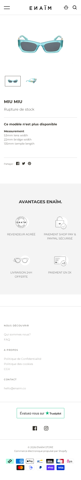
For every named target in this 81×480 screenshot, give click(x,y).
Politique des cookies (18, 364)
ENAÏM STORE (45, 447)
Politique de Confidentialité (22, 359)
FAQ (7, 339)
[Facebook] (35, 429)
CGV (7, 369)
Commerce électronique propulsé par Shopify (40, 451)
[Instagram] (46, 429)
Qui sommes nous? (17, 334)
